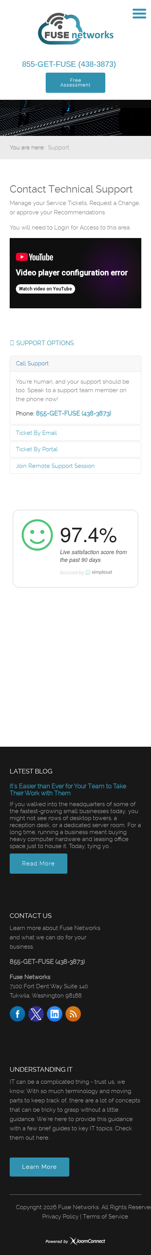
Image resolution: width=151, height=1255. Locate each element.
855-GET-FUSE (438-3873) (70, 64)
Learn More (39, 1166)
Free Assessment (75, 83)
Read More (38, 863)
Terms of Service (105, 1216)
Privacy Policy (60, 1216)
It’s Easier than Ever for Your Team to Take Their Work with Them (68, 789)
